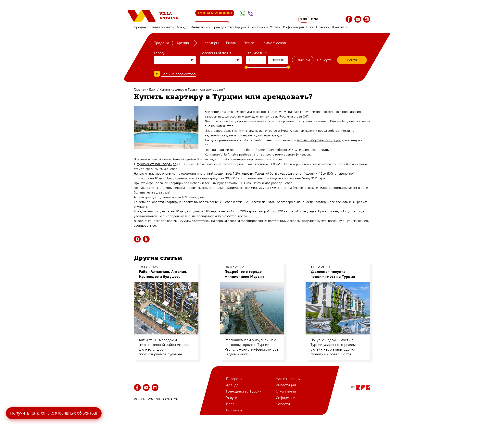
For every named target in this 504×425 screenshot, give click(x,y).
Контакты (339, 27)
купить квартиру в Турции (319, 140)
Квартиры (210, 43)
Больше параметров (178, 74)
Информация (293, 27)
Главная (140, 89)
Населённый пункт (215, 53)
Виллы (231, 43)
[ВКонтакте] (137, 239)
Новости (323, 27)
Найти (352, 60)
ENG (315, 19)
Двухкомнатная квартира (155, 164)
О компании (258, 27)
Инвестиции (200, 27)
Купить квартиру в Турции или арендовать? (192, 89)
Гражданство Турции (229, 27)
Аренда (182, 27)
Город (159, 53)
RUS (304, 19)
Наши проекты (162, 27)
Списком (303, 60)
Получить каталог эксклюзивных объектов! (53, 413)
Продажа (141, 27)
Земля (249, 43)
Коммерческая (273, 43)
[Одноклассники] (146, 239)
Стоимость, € (257, 53)
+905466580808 (214, 13)
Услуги (275, 27)
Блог (310, 27)
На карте (324, 60)
